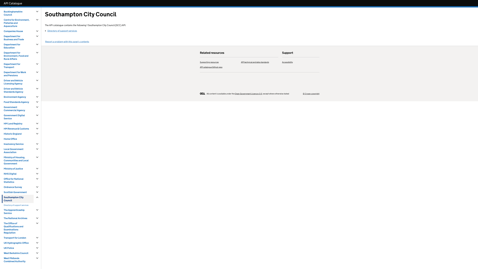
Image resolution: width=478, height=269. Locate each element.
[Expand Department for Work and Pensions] (37, 72)
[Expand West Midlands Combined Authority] (37, 258)
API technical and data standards (255, 62)
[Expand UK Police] (37, 247)
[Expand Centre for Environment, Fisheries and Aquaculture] (37, 19)
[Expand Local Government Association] (37, 149)
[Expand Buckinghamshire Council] (37, 11)
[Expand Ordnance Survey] (37, 187)
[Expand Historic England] (37, 133)
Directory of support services (62, 30)
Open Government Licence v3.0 (248, 94)
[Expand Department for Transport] (37, 64)
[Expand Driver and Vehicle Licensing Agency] (37, 80)
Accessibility (287, 62)
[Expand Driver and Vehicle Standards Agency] (37, 88)
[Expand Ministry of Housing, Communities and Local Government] (37, 157)
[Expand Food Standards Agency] (37, 102)
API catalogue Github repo (211, 67)
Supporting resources (209, 62)
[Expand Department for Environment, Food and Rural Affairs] (37, 52)
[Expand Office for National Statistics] (37, 178)
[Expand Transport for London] (37, 237)
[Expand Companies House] (37, 31)
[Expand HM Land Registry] (37, 123)
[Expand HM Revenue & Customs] (37, 128)
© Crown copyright (311, 94)
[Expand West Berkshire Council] (37, 253)
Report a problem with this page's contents (67, 41)
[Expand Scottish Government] (37, 192)
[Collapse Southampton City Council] (37, 197)
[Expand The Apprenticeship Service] (37, 209)
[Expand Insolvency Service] (37, 143)
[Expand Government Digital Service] (37, 115)
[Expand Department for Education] (37, 44)
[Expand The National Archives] (37, 218)
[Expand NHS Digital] (37, 173)
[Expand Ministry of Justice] (37, 168)
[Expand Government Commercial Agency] (37, 107)
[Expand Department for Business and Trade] (37, 36)
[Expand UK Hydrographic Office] (37, 242)
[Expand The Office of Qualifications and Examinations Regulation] (37, 223)
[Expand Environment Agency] (37, 96)
